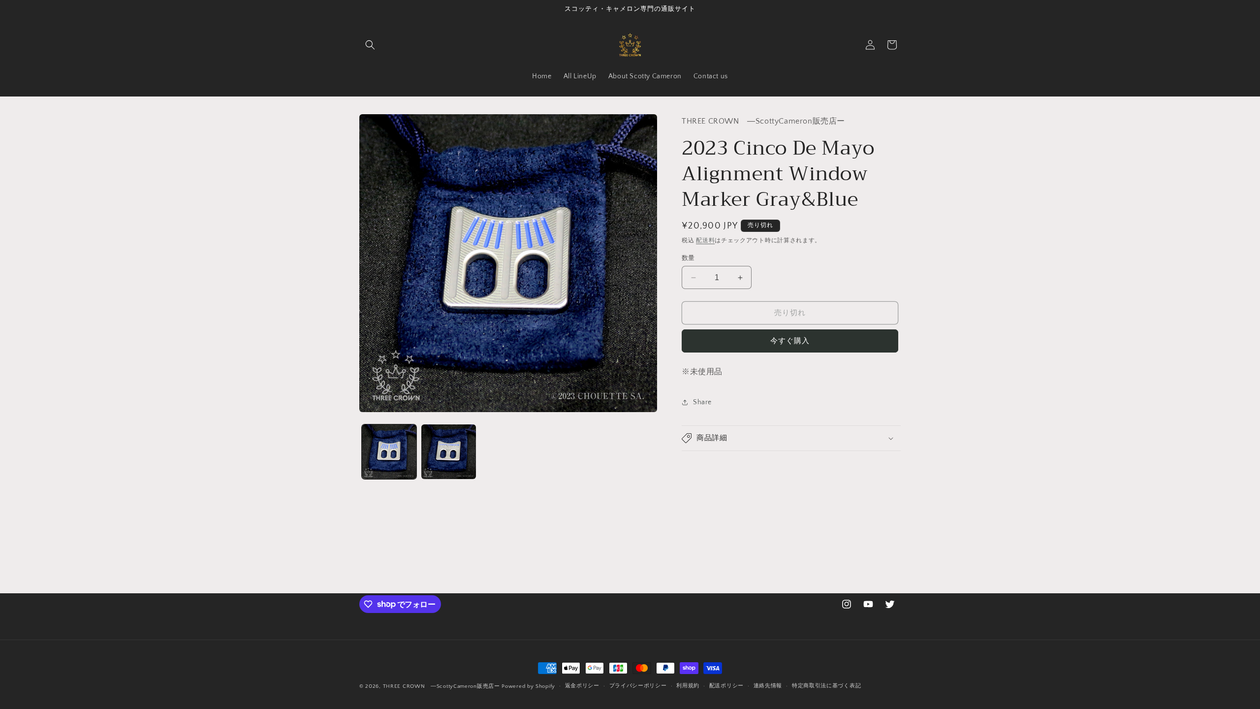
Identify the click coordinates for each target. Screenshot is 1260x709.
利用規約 (687, 686)
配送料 (705, 240)
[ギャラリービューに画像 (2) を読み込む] (448, 451)
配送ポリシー (726, 686)
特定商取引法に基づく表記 (826, 686)
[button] (370, 45)
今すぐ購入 (790, 341)
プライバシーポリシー (638, 686)
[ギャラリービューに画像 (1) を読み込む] (389, 451)
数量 (688, 258)
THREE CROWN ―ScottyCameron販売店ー (441, 686)
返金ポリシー (582, 686)
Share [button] (702, 402)
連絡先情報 (768, 686)
